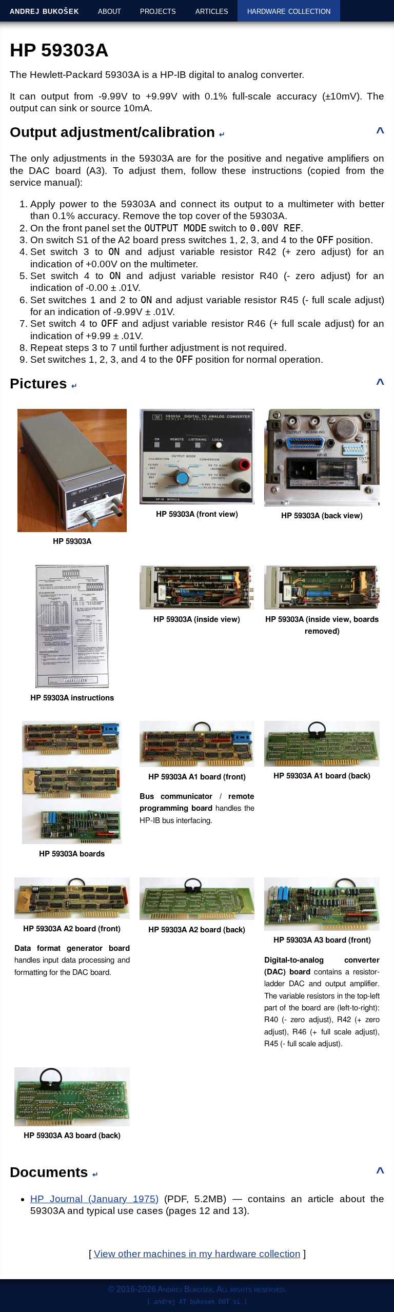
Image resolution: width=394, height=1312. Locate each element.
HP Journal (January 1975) (94, 1198)
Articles (211, 10)
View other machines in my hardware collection (197, 1253)
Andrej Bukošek (44, 10)
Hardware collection (288, 10)
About (109, 10)
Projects (158, 10)
